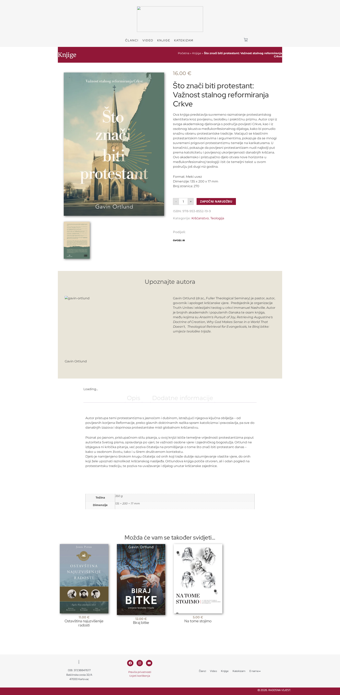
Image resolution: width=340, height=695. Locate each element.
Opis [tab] (133, 398)
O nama (254, 671)
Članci (202, 671)
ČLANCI (132, 40)
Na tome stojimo (198, 620)
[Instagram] (140, 663)
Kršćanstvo (200, 218)
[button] (174, 240)
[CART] (246, 40)
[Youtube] (149, 663)
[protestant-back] (77, 240)
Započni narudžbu (216, 201)
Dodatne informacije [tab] (182, 398)
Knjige (163, 40)
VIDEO (147, 40)
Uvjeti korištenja (139, 675)
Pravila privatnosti (139, 672)
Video (213, 671)
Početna (183, 53)
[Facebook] (130, 663)
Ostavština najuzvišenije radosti (84, 623)
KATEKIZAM (183, 40)
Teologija (217, 218)
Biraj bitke (141, 622)
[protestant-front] (114, 144)
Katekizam (239, 671)
